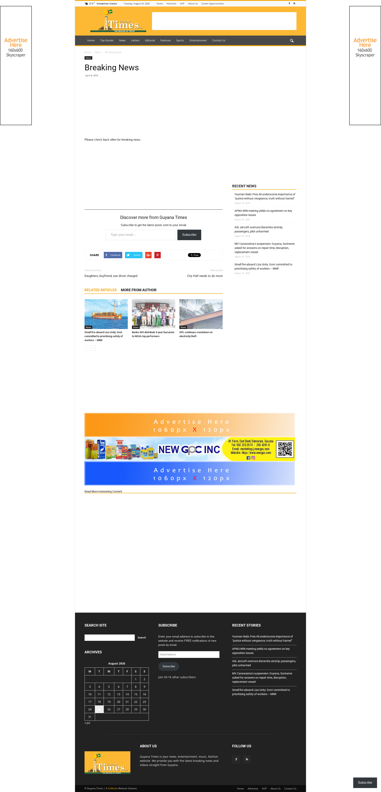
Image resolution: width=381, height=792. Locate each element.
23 (144, 702)
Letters (135, 40)
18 (99, 702)
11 (99, 694)
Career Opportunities (212, 3)
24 (89, 709)
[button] (291, 41)
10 (89, 694)
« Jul (87, 723)
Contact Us (218, 40)
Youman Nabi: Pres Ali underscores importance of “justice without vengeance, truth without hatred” (265, 196)
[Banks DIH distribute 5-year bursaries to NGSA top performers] (153, 314)
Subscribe (189, 234)
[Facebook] (289, 3)
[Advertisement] (224, 21)
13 (118, 694)
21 (127, 702)
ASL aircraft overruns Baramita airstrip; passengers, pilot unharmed (259, 229)
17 (89, 702)
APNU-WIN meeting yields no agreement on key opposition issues (263, 213)
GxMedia (113, 788)
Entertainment (198, 40)
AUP (182, 3)
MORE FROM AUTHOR (139, 290)
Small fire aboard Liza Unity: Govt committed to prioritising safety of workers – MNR (104, 336)
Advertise (171, 3)
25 (99, 709)
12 (109, 694)
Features (165, 40)
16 (144, 694)
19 (109, 702)
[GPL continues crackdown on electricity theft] (201, 314)
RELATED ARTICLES (101, 290)
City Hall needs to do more (205, 276)
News (122, 40)
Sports (180, 40)
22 (135, 702)
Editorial (150, 40)
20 (118, 702)
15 (135, 694)
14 (127, 694)
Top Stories (107, 40)
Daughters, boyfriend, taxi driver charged (111, 276)
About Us (193, 3)
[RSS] (294, 3)
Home (160, 3)
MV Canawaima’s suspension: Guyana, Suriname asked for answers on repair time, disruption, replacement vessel (264, 248)
